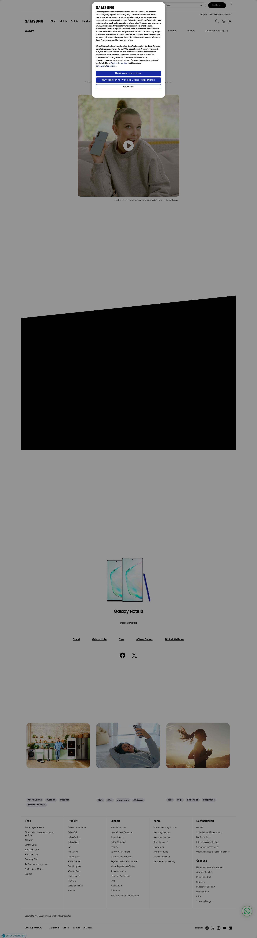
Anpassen (128, 87)
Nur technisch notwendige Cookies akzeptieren (128, 80)
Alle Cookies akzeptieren (128, 73)
